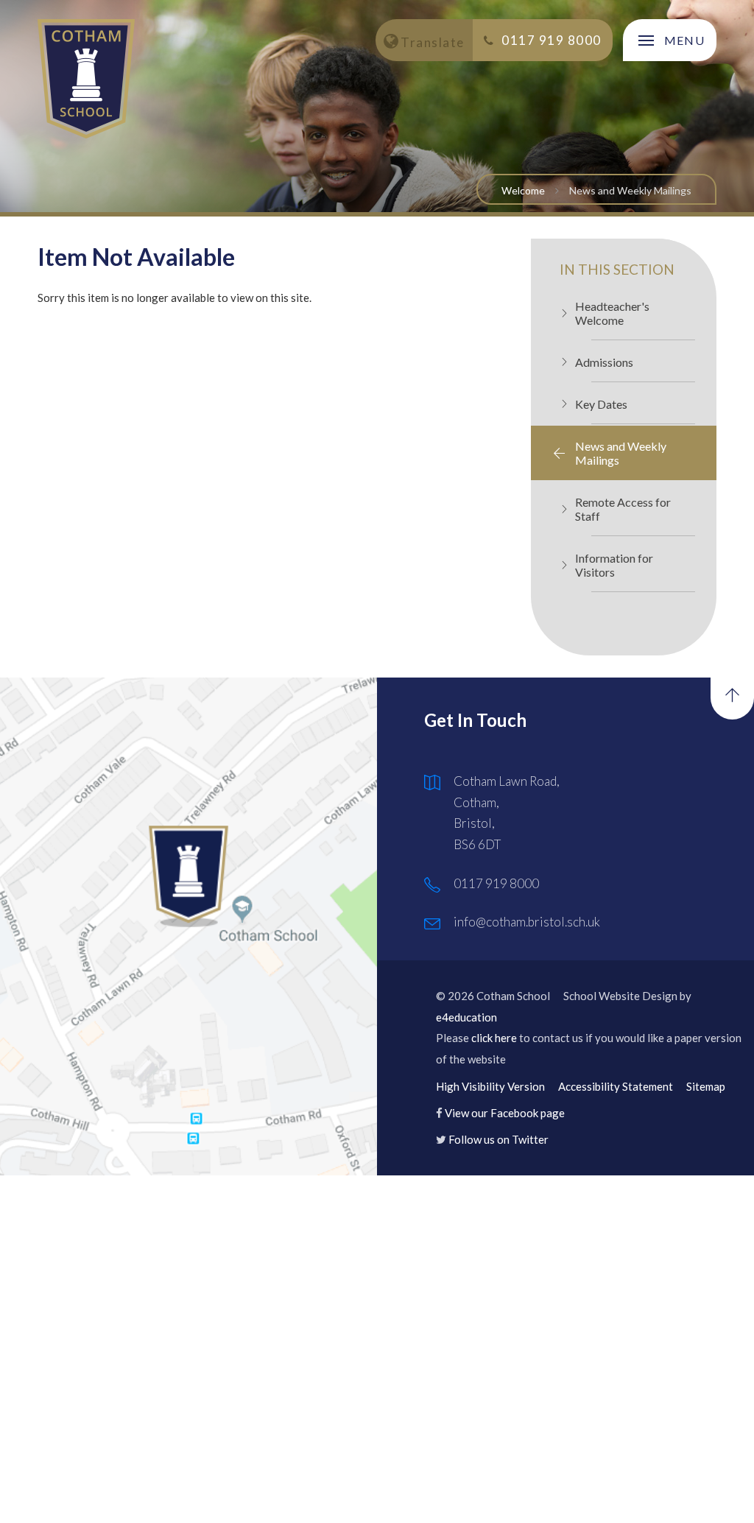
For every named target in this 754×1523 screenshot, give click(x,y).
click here (494, 1037)
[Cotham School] (86, 78)
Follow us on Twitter (498, 1139)
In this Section (617, 269)
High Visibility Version (490, 1086)
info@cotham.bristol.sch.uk (527, 921)
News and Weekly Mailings (630, 190)
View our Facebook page (505, 1112)
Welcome (523, 190)
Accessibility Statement (615, 1086)
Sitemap (705, 1086)
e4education (466, 1017)
